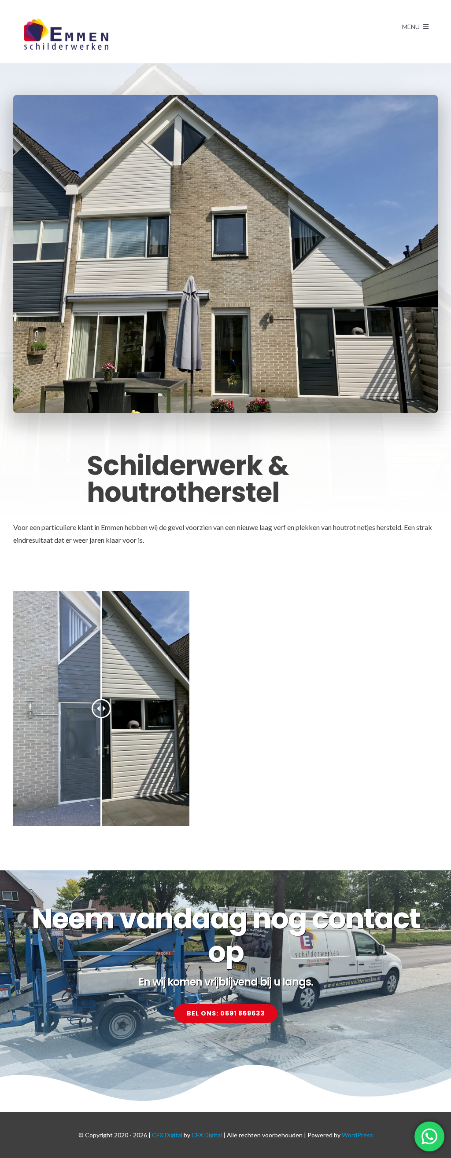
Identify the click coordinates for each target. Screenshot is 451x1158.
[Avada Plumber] (66, 21)
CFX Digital (167, 1135)
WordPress (357, 1135)
